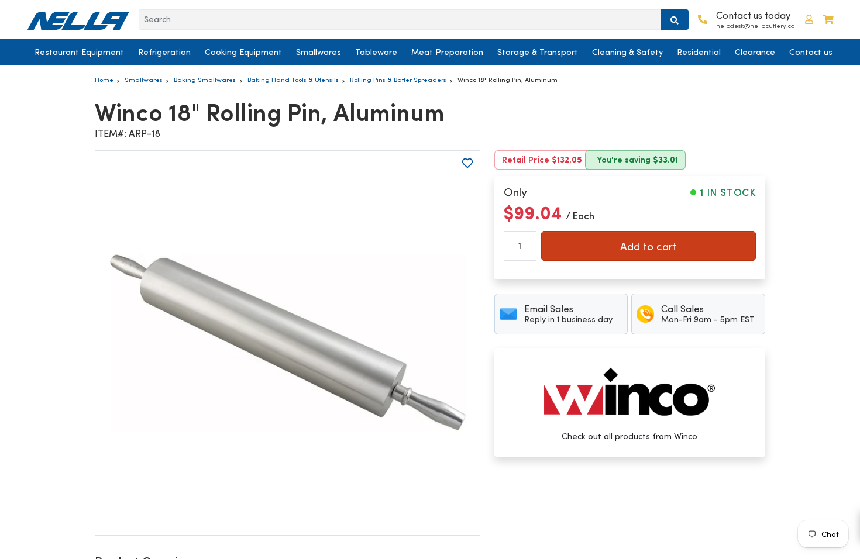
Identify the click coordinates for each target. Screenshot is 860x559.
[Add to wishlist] (467, 163)
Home (104, 79)
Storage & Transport (537, 52)
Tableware (376, 52)
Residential (699, 52)
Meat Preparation (447, 52)
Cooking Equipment (243, 52)
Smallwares (318, 52)
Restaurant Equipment (79, 52)
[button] (809, 19)
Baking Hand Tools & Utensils (293, 79)
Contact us (811, 52)
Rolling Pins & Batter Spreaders (398, 79)
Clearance (755, 52)
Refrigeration (164, 52)
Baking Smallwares (205, 79)
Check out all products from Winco (629, 436)
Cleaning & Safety (627, 52)
